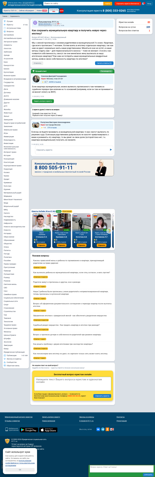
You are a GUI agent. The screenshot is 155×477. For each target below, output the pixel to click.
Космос (7, 172)
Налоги (7, 213)
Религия (7, 281)
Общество (8, 244)
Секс (6, 291)
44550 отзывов (52, 82)
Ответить (37, 63)
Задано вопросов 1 (45, 24)
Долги (6, 96)
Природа (7, 271)
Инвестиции (8, 143)
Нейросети (8, 223)
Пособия (7, 261)
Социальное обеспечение (14, 298)
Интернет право (10, 152)
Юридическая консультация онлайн (25, 5)
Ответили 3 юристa (40, 277)
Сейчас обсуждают (26, 11)
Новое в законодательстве (14, 227)
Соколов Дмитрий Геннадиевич (54, 76)
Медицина (8, 196)
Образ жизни (9, 237)
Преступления (9, 267)
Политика (8, 257)
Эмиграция (8, 345)
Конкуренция (9, 159)
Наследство (8, 216)
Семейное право (10, 294)
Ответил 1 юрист (40, 267)
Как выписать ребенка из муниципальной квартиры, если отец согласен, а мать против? (71, 272)
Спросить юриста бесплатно (127, 4)
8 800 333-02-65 (74, 396)
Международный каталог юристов (18, 417)
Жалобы (7, 109)
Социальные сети (11, 301)
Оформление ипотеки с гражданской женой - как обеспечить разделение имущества (70, 316)
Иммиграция (9, 137)
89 (149, 22)
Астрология (8, 59)
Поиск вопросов (48, 421)
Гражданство (9, 86)
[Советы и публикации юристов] (4, 3)
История (7, 155)
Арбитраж (8, 52)
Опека (6, 247)
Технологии (8, 322)
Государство (9, 82)
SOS (62, 11)
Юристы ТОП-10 (10, 11)
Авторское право (10, 42)
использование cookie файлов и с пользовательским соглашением (20, 463)
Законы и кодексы (86, 417)
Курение (7, 189)
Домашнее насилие (11, 99)
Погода (7, 254)
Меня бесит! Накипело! (13, 199)
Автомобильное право (13, 38)
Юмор (6, 349)
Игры (6, 133)
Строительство (10, 311)
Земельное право (11, 130)
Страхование (9, 308)
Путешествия (9, 274)
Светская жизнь (10, 284)
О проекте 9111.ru (86, 421)
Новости (7, 230)
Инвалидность (9, 140)
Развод (7, 277)
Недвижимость (10, 220)
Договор (7, 92)
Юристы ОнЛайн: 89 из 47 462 (44, 211)
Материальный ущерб (12, 193)
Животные (8, 113)
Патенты (7, 250)
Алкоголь (7, 48)
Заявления (8, 126)
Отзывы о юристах (12, 421)
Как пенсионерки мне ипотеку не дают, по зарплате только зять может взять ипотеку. (70, 354)
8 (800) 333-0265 (114, 10)
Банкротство (9, 65)
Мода (6, 203)
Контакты (121, 417)
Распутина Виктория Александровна (55, 122)
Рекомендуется (106, 71)
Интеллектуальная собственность (11, 148)
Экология (7, 342)
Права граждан (10, 264)
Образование (9, 240)
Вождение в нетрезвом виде (15, 79)
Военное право (10, 76)
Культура (7, 186)
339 (148, 27)
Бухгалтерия (9, 72)
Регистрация (67, 211)
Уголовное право (10, 328)
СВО (5, 288)
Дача (6, 89)
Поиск (59, 211)
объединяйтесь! (28, 3)
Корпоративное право (12, 166)
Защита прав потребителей (14, 123)
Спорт (6, 305)
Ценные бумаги (10, 335)
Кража (6, 176)
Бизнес (6, 69)
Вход (149, 4)
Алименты (8, 45)
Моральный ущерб (11, 206)
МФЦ (6, 210)
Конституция (9, 162)
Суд (5, 315)
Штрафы (7, 338)
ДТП (5, 106)
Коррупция (8, 169)
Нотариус (7, 233)
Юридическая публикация (14, 352)
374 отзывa (50, 128)
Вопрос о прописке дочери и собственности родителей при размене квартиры (67, 335)
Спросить (41, 245)
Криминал (8, 183)
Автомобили (9, 35)
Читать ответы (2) (104, 63)
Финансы (7, 332)
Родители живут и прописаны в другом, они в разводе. (57, 282)
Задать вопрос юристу (43, 101)
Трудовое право (10, 325)
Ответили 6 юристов (41, 320)
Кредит (6, 179)
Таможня (7, 318)
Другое (6, 103)
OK (20, 470)
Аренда (7, 55)
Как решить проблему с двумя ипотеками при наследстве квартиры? (63, 344)
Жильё (6, 116)
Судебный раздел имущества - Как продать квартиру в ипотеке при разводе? (66, 325)
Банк (6, 62)
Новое (41, 11)
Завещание (8, 120)
